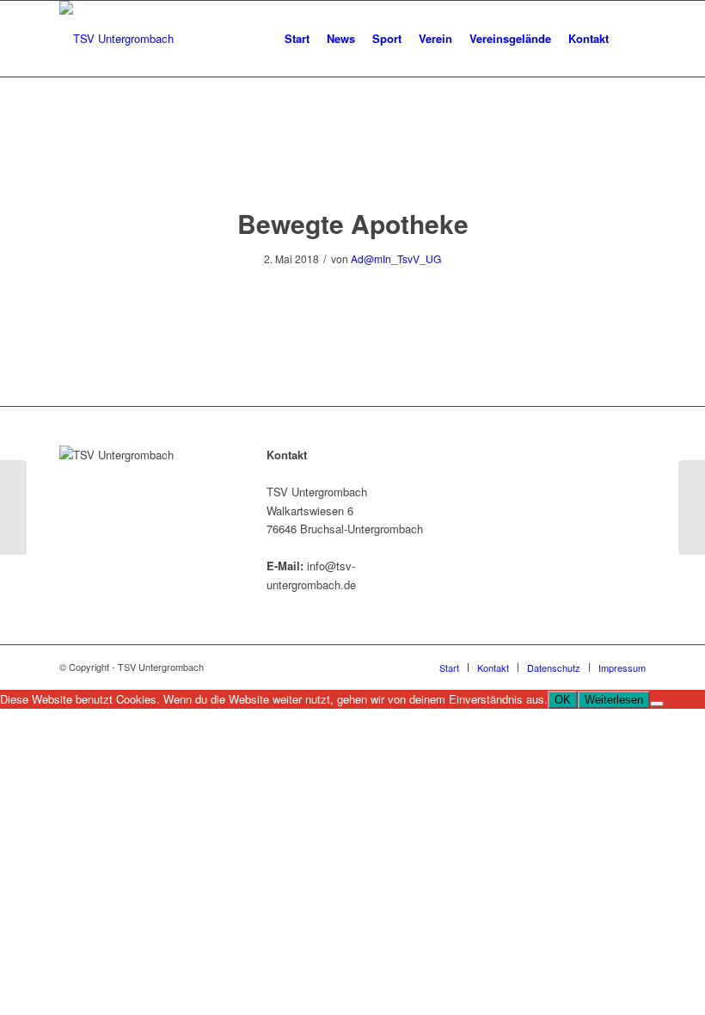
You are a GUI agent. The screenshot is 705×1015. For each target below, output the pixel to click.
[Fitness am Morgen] (13, 507)
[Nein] (657, 703)
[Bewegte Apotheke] (353, 159)
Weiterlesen (614, 699)
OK (563, 699)
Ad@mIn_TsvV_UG (396, 258)
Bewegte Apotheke (353, 223)
